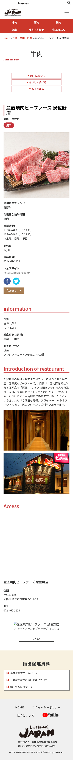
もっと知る (38, 89)
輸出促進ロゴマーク (21, 687)
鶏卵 (14, 30)
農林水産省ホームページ (24, 673)
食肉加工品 (58, 30)
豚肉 (36, 22)
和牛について (37, 75)
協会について (25, 715)
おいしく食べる (37, 82)
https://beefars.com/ (17, 272)
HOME (19, 707)
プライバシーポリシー (46, 707)
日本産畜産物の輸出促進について (28, 680)
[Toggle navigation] (66, 12)
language (23, 2)
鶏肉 (58, 22)
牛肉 (14, 22)
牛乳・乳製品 (36, 30)
